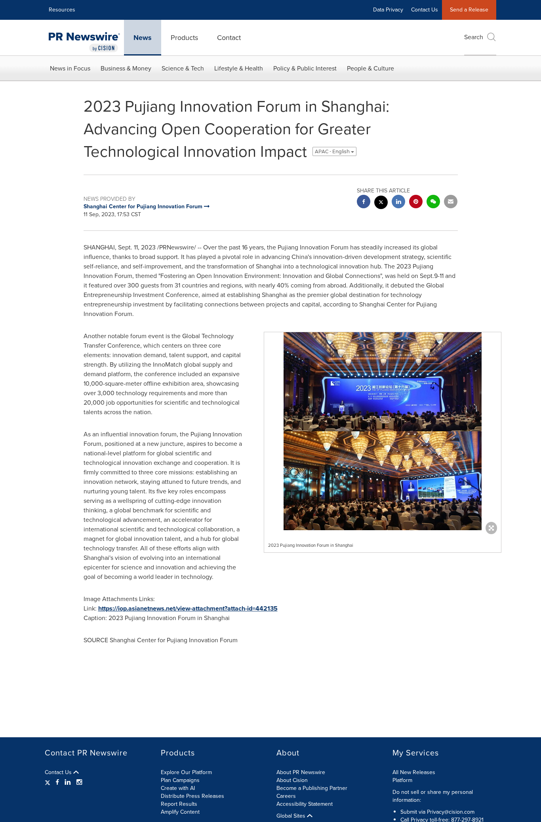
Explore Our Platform (186, 772)
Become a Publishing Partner (311, 788)
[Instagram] (79, 782)
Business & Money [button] (126, 68)
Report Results (179, 804)
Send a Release (469, 10)
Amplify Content (180, 812)
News (142, 37)
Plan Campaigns (180, 780)
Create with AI (178, 788)
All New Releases (413, 772)
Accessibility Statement (304, 804)
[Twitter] (48, 782)
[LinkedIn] (68, 782)
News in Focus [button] (70, 68)
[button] (382, 431)
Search (473, 37)
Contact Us (424, 10)
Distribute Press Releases (192, 796)
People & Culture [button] (370, 68)
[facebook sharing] (363, 202)
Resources (62, 10)
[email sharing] (450, 202)
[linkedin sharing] (398, 202)
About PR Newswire (300, 772)
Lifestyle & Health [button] (238, 68)
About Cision (292, 780)
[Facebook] (57, 782)
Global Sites (291, 816)
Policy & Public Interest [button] (305, 68)
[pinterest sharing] (416, 202)
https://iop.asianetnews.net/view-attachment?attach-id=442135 (188, 608)
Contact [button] (229, 37)
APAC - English (333, 151)
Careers (286, 796)
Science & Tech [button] (183, 68)
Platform (402, 780)
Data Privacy (388, 10)
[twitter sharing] (381, 203)
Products (184, 37)
